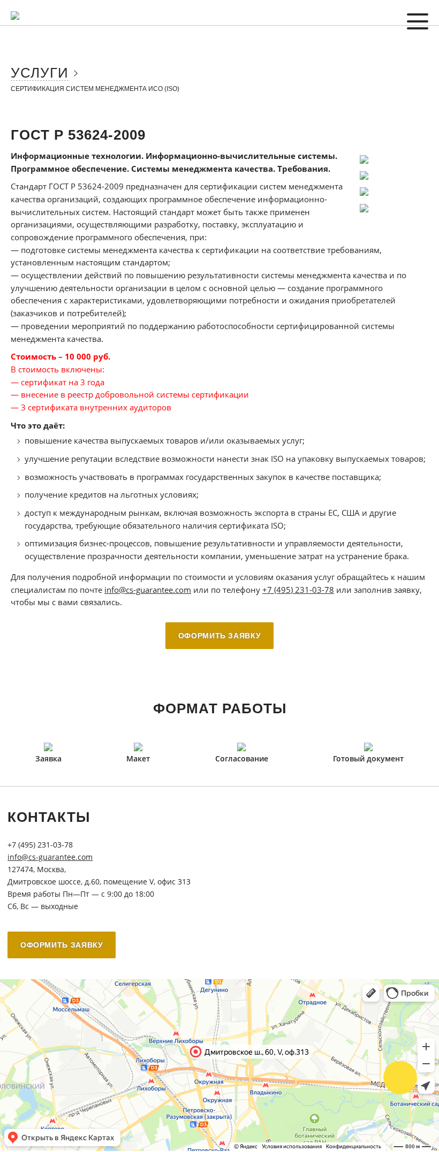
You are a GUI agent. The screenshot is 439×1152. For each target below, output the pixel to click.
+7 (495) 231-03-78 (298, 589)
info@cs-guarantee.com (147, 589)
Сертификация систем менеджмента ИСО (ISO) (95, 89)
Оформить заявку (219, 635)
